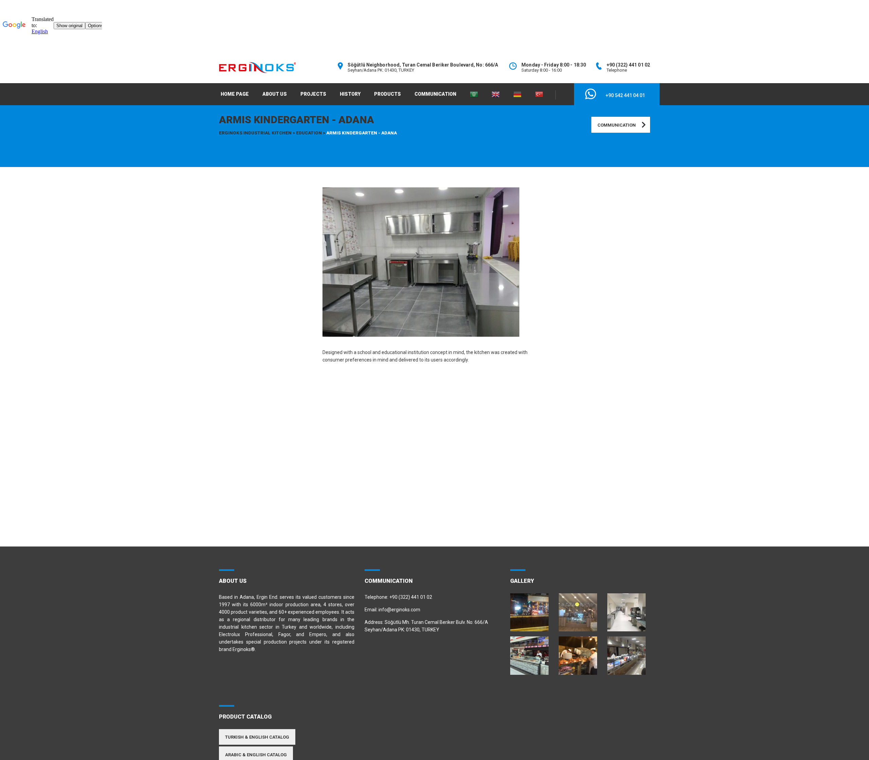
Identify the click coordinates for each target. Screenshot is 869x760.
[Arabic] (474, 94)
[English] (495, 94)
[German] (517, 94)
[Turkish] (539, 94)
